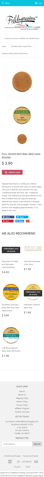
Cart (40, 3)
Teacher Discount (22, 412)
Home (4, 46)
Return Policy (22, 401)
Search (22, 391)
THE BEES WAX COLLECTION (21, 46)
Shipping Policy (22, 398)
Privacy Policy (22, 405)
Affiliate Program (22, 408)
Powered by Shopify (30, 456)
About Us (22, 394)
